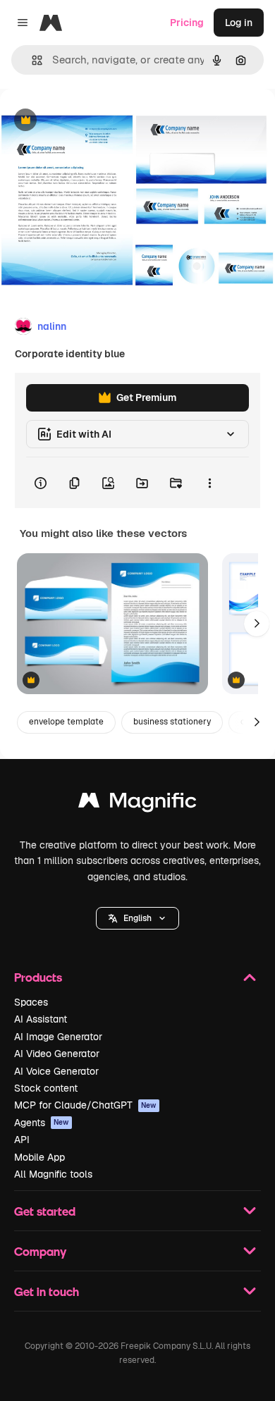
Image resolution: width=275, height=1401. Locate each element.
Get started (44, 1211)
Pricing (187, 22)
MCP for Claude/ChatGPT (85, 1105)
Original (90, 121)
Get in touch (46, 1291)
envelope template (66, 721)
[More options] (209, 483)
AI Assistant (40, 1019)
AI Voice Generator (56, 1071)
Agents (41, 1122)
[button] (137, 918)
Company (40, 1251)
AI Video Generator (56, 1053)
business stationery (172, 721)
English (137, 918)
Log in (238, 22)
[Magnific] (137, 804)
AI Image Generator (58, 1036)
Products (38, 977)
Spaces (31, 1002)
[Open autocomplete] (31, 60)
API (22, 1139)
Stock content (46, 1088)
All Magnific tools (53, 1174)
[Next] (256, 623)
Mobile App (39, 1157)
